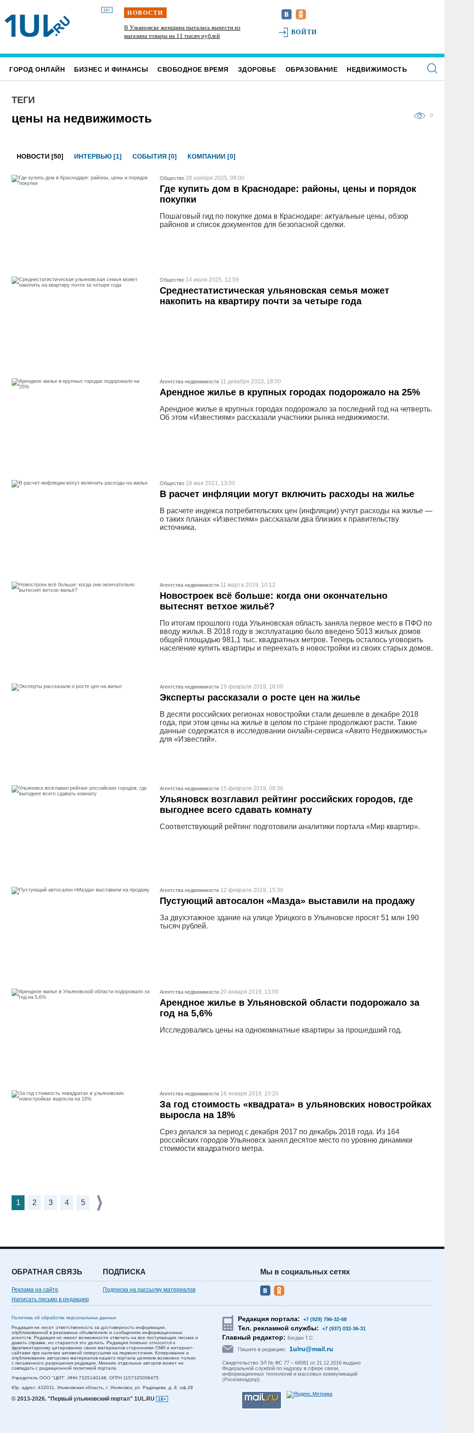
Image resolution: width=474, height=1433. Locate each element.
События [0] (154, 156)
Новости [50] (40, 156)
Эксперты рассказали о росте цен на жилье (260, 697)
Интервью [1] (98, 156)
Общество (172, 178)
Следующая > (100, 1203)
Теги (23, 100)
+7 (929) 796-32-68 (325, 1319)
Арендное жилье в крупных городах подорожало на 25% (290, 392)
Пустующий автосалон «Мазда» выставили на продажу (287, 901)
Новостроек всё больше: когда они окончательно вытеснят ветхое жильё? (273, 600)
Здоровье (257, 69)
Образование (312, 69)
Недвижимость (377, 69)
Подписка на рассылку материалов (149, 1289)
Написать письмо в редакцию (50, 1299)
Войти (304, 32)
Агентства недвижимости (189, 381)
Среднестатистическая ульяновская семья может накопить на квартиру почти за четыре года (274, 295)
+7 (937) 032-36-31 (344, 1328)
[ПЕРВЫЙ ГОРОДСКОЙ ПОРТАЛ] (37, 25)
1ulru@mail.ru (311, 1349)
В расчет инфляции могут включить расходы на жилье (287, 494)
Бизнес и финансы (111, 69)
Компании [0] (211, 156)
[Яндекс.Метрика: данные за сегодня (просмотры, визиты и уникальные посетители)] (309, 1394)
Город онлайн (37, 69)
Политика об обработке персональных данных (64, 1317)
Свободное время (193, 69)
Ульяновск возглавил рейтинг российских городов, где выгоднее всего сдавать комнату (286, 804)
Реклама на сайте (35, 1289)
